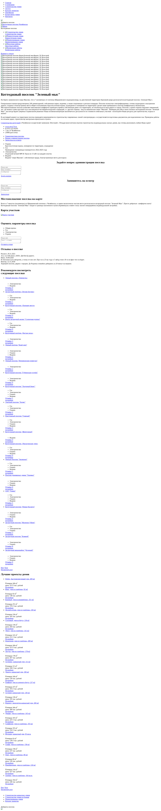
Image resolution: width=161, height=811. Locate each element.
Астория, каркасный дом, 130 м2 (17, 693)
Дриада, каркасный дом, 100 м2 (17, 672)
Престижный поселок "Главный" (17, 416)
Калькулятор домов (12, 14)
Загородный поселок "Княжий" (17, 536)
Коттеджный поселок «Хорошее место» (20, 305)
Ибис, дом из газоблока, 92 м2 (16, 589)
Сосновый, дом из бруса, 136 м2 (17, 620)
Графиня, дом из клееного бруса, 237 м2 (20, 682)
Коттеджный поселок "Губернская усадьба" (21, 373)
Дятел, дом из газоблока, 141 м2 (17, 631)
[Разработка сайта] (2, 809)
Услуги (8, 9)
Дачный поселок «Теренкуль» (16, 278)
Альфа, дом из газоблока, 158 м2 (17, 744)
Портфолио (9, 12)
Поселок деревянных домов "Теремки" (19, 475)
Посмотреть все (7, 570)
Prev (2, 568)
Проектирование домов (14, 42)
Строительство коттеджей (10, 123)
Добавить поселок (7, 22)
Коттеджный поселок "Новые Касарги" (20, 507)
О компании (9, 5)
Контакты (9, 16)
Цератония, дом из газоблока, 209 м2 (19, 641)
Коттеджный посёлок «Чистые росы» (19, 333)
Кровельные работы (12, 50)
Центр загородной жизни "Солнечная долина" (22, 319)
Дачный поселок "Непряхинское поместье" (21, 361)
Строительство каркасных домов (17, 795)
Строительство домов (13, 7)
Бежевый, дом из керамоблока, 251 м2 (19, 600)
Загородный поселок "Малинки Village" (20, 523)
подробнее (9, 290)
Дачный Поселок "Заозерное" (16, 459)
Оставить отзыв (7, 244)
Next (6, 568)
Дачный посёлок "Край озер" (16, 345)
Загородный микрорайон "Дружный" (19, 550)
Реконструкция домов (13, 38)
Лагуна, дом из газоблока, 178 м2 (17, 651)
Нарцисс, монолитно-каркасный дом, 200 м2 (22, 703)
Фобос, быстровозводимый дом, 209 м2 (20, 579)
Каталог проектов (12, 11)
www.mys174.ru (11, 127)
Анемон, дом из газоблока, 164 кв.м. (19, 775)
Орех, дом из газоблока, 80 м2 (16, 755)
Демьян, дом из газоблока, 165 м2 (17, 713)
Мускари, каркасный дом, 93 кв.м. (18, 734)
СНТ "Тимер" (10, 491)
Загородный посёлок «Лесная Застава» (19, 292)
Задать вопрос (6, 176)
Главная (8, 3)
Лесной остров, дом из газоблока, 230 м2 (20, 610)
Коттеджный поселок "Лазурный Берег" (20, 386)
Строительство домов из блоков (17, 797)
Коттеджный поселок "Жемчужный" (19, 432)
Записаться (5, 194)
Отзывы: (9, 288)
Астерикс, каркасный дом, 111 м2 (17, 662)
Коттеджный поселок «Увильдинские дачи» (21, 444)
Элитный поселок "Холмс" (15, 402)
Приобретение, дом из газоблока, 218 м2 (20, 765)
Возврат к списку (7, 53)
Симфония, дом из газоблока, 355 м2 (19, 724)
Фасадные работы (12, 46)
